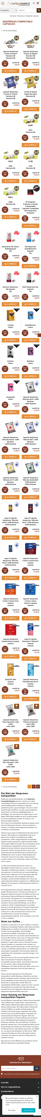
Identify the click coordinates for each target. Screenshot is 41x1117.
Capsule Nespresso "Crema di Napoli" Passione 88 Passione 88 (30, 54)
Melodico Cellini (30, 362)
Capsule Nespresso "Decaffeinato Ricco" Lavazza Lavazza (30, 682)
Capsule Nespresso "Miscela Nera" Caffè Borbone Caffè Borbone (30, 400)
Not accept (11, 1110)
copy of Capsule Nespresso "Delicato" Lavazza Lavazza (30, 642)
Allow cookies (28, 1110)
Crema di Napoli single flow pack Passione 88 (30, 94)
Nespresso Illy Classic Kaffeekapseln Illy (10, 249)
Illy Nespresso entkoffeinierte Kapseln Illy (30, 250)
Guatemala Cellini (10, 398)
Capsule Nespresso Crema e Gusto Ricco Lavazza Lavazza (30, 561)
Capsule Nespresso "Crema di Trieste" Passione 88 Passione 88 (10, 95)
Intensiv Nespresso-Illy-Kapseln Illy (10, 289)
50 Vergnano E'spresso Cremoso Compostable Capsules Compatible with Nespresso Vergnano (30, 207)
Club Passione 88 (30, 167)
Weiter (37, 786)
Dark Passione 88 (30, 131)
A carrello (11, 71)
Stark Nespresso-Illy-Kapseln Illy (30, 289)
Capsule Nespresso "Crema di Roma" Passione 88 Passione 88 (10, 54)
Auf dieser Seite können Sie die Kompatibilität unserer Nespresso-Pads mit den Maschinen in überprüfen (20, 980)
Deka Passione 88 (10, 203)
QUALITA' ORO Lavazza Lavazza (10, 681)
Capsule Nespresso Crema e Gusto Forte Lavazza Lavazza (11, 602)
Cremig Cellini (10, 326)
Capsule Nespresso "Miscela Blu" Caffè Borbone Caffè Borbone (30, 440)
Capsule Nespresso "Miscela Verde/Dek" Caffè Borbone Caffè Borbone (30, 481)
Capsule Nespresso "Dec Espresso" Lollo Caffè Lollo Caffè (10, 763)
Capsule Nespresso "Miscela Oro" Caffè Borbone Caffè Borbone (10, 481)
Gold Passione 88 (10, 167)
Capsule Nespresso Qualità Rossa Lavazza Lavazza (10, 641)
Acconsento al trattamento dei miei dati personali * (22, 1074)
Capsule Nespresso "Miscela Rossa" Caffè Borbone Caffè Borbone (10, 440)
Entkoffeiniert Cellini (30, 326)
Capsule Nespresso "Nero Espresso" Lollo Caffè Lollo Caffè (10, 723)
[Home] (18, 3)
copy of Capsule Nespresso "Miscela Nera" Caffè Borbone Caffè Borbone (10, 521)
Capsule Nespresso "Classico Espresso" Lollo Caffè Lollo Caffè (30, 723)
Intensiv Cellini (10, 362)
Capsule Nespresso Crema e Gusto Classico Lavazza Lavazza (30, 602)
